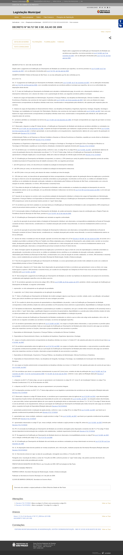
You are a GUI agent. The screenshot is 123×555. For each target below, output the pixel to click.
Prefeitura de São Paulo (103, 12)
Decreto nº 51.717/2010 (28, 133)
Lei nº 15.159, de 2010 (88, 396)
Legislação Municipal (26, 12)
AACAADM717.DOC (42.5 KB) (23, 518)
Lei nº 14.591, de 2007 (94, 111)
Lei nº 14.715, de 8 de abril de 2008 (58, 71)
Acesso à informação (19, 1)
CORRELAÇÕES (50, 42)
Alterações (37, 42)
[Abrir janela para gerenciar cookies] (109, 7)
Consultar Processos (71, 1)
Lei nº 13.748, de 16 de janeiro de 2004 (87, 190)
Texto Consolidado (21, 47)
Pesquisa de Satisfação (65, 17)
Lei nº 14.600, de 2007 (52, 323)
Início (17, 17)
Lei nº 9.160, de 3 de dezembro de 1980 (31, 128)
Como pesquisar (27, 17)
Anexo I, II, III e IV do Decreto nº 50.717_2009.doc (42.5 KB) (32, 516)
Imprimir (108, 31)
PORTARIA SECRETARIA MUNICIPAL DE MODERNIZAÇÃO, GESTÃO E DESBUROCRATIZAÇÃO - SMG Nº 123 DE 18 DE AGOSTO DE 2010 (58, 529)
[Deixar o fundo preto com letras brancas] (107, 7)
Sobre (38, 17)
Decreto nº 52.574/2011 (59, 406)
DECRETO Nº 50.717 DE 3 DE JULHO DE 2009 (55, 22)
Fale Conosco (49, 17)
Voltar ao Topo (106, 503)
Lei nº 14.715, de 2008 (52, 346)
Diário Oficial (57, 1)
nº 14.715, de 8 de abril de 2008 (34, 374)
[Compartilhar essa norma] (110, 39)
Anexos (61, 42)
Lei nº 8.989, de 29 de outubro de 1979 (67, 282)
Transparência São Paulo (42, 1)
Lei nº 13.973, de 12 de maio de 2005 (59, 213)
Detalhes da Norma (21, 42)
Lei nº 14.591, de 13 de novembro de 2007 (70, 100)
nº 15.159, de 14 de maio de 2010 (56, 374)
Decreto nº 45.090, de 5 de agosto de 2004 (86, 238)
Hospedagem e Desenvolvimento (101, 553)
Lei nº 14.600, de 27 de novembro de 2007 (76, 82)
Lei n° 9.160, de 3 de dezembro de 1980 (58, 120)
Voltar (102, 31)
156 (82, 1)
